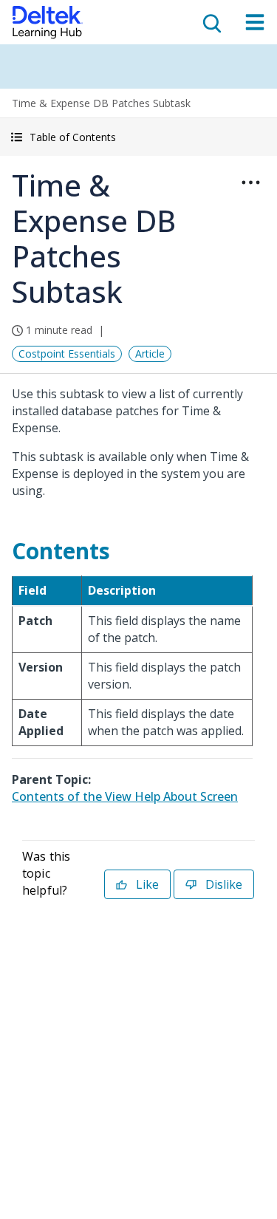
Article (150, 353)
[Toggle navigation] (255, 22)
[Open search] (210, 22)
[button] (138, 137)
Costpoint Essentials (66, 353)
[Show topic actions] (250, 182)
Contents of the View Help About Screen (125, 796)
